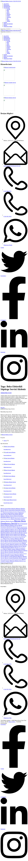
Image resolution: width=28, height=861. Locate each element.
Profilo (8, 15)
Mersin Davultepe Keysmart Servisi (21, 517)
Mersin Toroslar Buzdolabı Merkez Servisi (16, 541)
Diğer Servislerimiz (8, 23)
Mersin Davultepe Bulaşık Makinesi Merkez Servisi (12, 515)
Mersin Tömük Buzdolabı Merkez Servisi (13, 546)
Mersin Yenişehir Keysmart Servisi (10, 553)
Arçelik (8, 9)
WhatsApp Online (8, 26)
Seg (7, 18)
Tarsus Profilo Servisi (7, 479)
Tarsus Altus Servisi (7, 461)
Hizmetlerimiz (7, 6)
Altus (8, 11)
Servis (5, 440)
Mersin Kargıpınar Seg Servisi (12, 528)
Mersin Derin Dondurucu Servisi (13, 522)
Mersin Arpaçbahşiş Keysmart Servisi (11, 511)
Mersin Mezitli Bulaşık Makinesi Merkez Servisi (14, 530)
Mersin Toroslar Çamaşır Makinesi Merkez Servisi (13, 543)
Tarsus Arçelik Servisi (7, 455)
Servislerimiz (7, 7)
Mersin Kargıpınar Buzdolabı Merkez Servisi (11, 526)
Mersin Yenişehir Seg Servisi (22, 553)
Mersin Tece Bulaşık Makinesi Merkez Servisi (13, 535)
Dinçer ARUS (12, 721)
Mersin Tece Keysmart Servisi (14, 537)
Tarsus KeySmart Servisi (8, 502)
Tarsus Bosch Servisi (7, 473)
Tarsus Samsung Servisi (8, 496)
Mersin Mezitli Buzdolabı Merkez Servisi (13, 532)
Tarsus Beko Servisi (7, 449)
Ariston (8, 21)
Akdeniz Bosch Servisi (7, 467)
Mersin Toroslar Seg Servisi (17, 543)
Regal (8, 19)
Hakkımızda (6, 5)
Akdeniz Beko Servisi (6, 392)
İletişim (5, 25)
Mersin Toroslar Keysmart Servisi (6, 543)
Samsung (9, 17)
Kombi (5, 22)
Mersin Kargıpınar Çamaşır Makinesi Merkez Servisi (14, 529)
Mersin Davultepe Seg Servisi (6, 519)
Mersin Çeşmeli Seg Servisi (17, 559)
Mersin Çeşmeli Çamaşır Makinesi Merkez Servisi (13, 560)
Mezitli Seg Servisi (10, 562)
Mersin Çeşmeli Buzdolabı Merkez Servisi (16, 558)
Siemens (9, 14)
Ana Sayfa (6, 3)
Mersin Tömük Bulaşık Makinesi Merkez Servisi (14, 545)
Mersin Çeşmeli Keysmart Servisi (6, 559)
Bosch (8, 13)
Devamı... (3, 407)
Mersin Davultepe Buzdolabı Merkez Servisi (12, 516)
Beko (8, 10)
